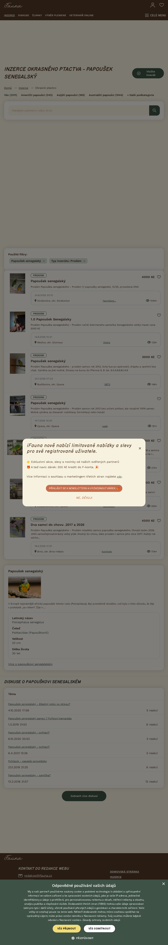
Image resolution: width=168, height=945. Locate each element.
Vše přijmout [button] (66, 928)
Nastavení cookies (70, 920)
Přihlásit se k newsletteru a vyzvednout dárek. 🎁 (84, 488)
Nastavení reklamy (95, 916)
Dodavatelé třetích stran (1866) (87, 904)
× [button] (163, 883)
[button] (84, 938)
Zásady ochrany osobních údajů (101, 920)
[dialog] (84, 912)
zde (119, 476)
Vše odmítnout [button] (99, 928)
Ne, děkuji (84, 498)
